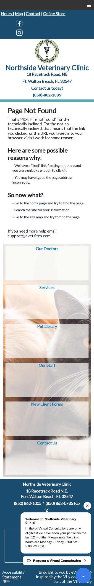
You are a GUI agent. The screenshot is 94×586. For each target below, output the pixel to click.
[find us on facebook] (19, 23)
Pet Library (47, 326)
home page (38, 203)
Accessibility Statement (13, 574)
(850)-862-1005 (47, 95)
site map (36, 217)
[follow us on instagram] (19, 32)
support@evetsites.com (29, 235)
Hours (7, 13)
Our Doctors (47, 248)
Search (19, 210)
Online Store (54, 13)
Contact (33, 13)
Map (19, 13)
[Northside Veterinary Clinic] (47, 50)
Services (47, 287)
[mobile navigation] (87, 5)
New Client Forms (47, 404)
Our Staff (47, 365)
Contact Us (47, 442)
